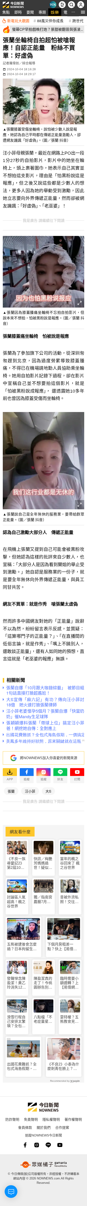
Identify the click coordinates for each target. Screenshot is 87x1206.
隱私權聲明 (51, 1119)
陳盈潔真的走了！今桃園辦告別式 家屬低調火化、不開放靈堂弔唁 (44, 983)
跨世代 (78, 20)
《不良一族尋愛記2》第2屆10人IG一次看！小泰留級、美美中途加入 (16, 863)
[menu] (83, 12)
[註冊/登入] (80, 4)
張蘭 (11, 791)
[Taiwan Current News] (52, 4)
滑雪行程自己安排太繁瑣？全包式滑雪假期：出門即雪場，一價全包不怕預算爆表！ (16, 1021)
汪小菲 (30, 791)
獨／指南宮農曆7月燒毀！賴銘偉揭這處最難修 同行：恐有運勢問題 (43, 899)
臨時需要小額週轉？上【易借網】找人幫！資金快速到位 (69, 983)
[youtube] (59, 1145)
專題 (42, 12)
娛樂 (55, 12)
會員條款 (25, 1127)
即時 (18, 12)
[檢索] (71, 4)
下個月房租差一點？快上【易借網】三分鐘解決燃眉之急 (63, 946)
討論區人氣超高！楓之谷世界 (16, 901)
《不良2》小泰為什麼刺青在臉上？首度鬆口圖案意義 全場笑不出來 (63, 1066)
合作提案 (62, 1127)
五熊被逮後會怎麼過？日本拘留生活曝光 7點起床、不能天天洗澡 (23, 946)
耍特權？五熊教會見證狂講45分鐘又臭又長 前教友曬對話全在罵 (69, 1019)
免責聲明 (31, 1119)
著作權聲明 (73, 1119)
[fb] (25, 1145)
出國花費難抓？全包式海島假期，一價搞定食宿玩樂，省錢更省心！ (22, 1066)
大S (48, 791)
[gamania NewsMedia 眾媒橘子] (43, 1164)
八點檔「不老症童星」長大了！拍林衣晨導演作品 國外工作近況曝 (43, 1019)
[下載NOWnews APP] (62, 4)
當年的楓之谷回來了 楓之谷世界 (70, 863)
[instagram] (36, 1145)
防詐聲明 (12, 1119)
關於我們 (44, 1127)
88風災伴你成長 (50, 20)
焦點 (6, 12)
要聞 (30, 12)
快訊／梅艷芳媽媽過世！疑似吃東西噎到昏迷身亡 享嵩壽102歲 (43, 863)
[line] (48, 1145)
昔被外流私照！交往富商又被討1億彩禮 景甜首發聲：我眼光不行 (69, 899)
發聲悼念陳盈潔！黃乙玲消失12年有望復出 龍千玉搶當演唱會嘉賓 (16, 983)
